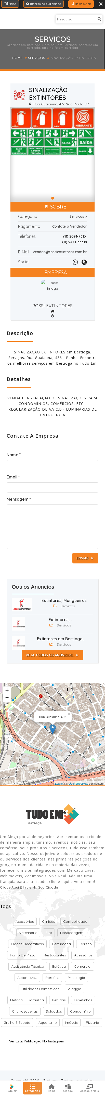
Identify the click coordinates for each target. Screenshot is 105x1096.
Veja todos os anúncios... (50, 655)
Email (13, 476)
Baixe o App (82, 4)
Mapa (12, 4)
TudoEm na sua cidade (45, 4)
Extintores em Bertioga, (60, 638)
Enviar (83, 558)
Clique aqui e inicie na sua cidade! (29, 887)
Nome (14, 454)
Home (17, 57)
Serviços (36, 57)
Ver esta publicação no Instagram (36, 1041)
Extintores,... (60, 619)
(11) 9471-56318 (74, 242)
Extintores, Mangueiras (64, 600)
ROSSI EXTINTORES (52, 305)
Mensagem (19, 499)
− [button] (7, 698)
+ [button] (7, 690)
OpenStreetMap (78, 783)
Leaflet (59, 783)
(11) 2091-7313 (74, 236)
